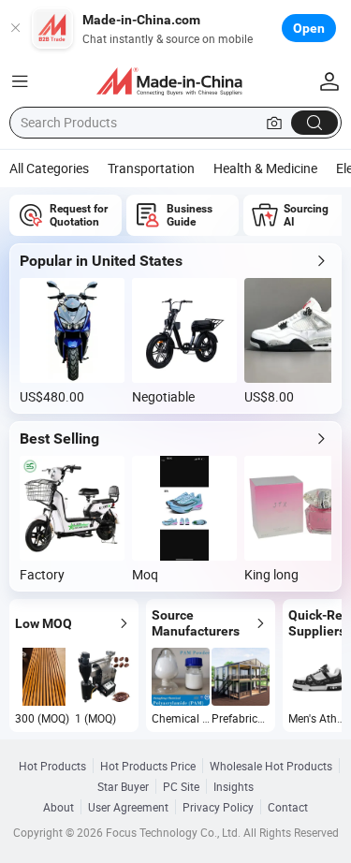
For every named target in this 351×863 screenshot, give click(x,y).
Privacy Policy (218, 806)
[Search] (314, 122)
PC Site (181, 786)
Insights (233, 786)
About (58, 806)
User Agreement (128, 806)
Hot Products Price (148, 765)
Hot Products (52, 765)
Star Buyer (123, 786)
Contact (288, 806)
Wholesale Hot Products (271, 765)
